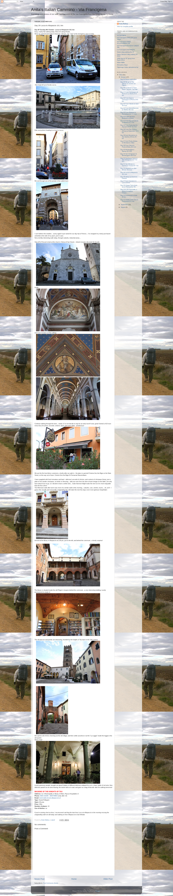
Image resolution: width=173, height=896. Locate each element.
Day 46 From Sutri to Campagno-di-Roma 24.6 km (129, 99)
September (124, 204)
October (123, 77)
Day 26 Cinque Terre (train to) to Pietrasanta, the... (128, 186)
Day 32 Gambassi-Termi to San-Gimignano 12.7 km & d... (128, 159)
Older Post (108, 879)
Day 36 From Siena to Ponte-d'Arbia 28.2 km (128, 146)
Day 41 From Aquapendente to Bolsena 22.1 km (129, 121)
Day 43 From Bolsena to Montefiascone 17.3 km (128, 113)
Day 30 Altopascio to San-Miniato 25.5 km (128, 169)
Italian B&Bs (121, 62)
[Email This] (60, 820)
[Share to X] (64, 820)
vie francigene (121, 35)
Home (74, 879)
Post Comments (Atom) (50, 883)
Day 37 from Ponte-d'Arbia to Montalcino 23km (128, 142)
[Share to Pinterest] (68, 820)
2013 (121, 75)
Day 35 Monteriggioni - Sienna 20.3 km (127, 150)
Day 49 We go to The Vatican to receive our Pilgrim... (128, 83)
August (123, 207)
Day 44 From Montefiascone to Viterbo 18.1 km (129, 108)
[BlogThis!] (62, 820)
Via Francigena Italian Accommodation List (124, 42)
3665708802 (54, 796)
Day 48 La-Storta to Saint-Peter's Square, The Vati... (129, 88)
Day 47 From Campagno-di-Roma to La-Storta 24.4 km (129, 93)
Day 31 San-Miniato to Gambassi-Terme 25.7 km (129, 164)
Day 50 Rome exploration (128, 79)
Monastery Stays (122, 65)
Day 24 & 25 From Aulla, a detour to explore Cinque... (128, 191)
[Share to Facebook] (66, 820)
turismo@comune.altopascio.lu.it (50, 798)
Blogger (97, 891)
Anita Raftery (123, 24)
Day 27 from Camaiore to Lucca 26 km (128, 181)
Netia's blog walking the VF (125, 52)
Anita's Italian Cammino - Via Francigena (68, 9)
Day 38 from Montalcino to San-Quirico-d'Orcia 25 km (128, 137)
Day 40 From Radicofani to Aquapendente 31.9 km (128, 126)
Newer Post (39, 879)
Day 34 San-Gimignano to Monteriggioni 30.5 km (128, 154)
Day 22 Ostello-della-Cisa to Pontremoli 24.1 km (129, 200)
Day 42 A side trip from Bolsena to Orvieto (127, 117)
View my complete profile (125, 26)
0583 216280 (44, 796)
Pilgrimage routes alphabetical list (127, 67)
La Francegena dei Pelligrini (126, 49)
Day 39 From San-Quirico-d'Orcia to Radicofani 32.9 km (129, 131)
